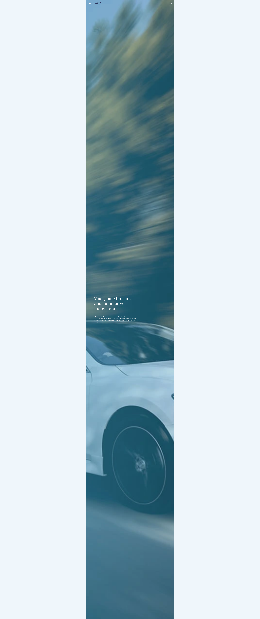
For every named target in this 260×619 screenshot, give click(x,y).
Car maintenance (158, 3)
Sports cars (166, 3)
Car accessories (142, 3)
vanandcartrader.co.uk (111, 322)
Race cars (135, 3)
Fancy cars (129, 3)
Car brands (150, 3)
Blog (171, 3)
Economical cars (121, 3)
